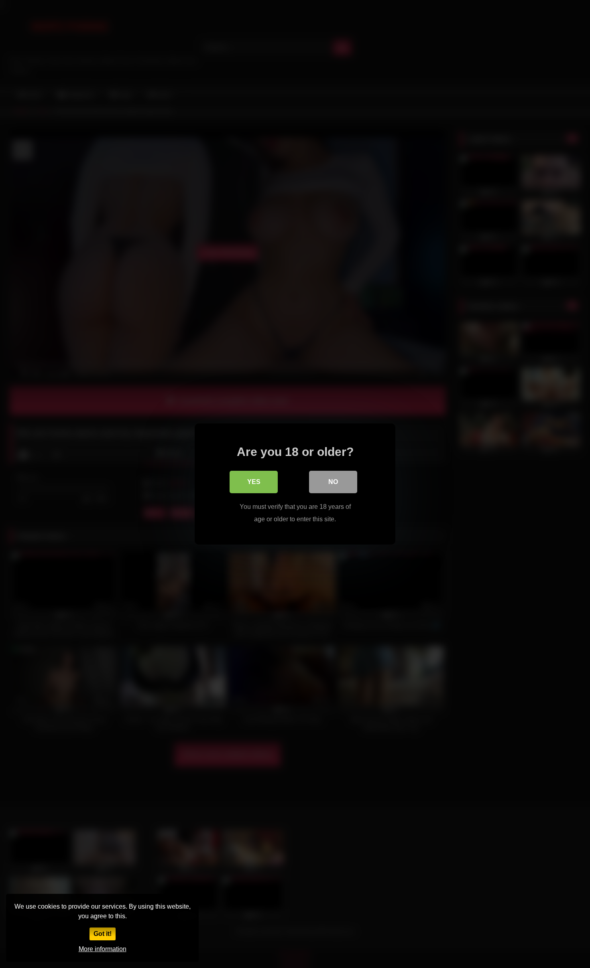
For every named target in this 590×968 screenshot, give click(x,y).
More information (102, 949)
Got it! (103, 933)
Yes (253, 481)
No (333, 481)
